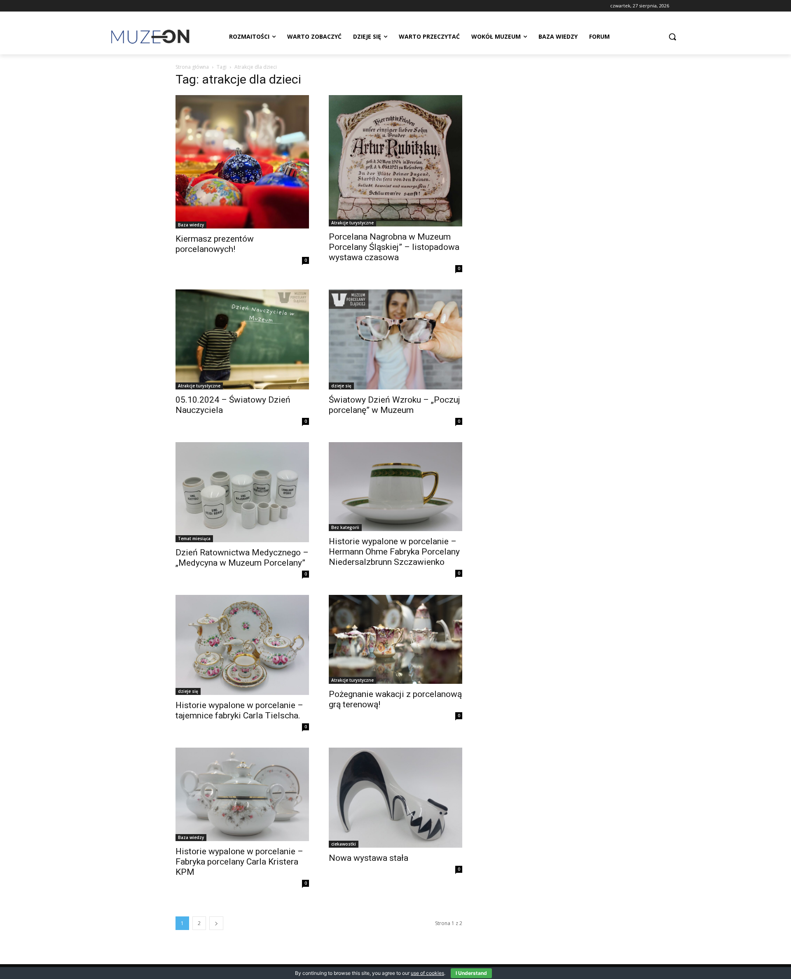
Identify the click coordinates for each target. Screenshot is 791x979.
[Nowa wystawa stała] (395, 798)
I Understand (471, 973)
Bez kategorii (345, 527)
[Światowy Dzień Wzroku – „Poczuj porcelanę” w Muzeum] (395, 339)
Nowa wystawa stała (368, 858)
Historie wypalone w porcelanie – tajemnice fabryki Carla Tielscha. (239, 710)
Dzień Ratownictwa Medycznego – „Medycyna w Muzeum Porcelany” (242, 558)
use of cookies (427, 973)
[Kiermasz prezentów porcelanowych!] (242, 161)
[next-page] (216, 923)
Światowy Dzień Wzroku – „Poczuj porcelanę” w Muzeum (394, 405)
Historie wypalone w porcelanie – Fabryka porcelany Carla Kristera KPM (239, 861)
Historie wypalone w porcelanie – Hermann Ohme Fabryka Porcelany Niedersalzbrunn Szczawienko (394, 551)
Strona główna (192, 66)
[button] (672, 37)
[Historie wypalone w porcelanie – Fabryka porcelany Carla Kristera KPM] (242, 794)
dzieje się (341, 386)
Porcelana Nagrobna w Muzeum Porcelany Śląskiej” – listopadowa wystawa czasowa (394, 247)
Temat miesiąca (194, 538)
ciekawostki (343, 844)
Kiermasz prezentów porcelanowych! (215, 244)
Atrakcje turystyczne (352, 223)
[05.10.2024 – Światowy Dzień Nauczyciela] (242, 339)
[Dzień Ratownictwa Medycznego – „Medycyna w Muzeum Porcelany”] (242, 492)
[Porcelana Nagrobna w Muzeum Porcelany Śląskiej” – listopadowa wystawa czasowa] (395, 160)
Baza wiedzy (191, 225)
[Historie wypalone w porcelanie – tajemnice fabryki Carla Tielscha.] (242, 645)
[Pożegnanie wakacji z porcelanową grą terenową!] (395, 639)
